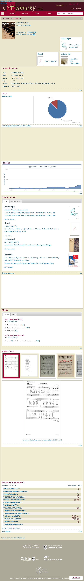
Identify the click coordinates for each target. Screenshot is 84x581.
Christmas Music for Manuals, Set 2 (15, 210)
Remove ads (59, 5)
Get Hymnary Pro (69, 578)
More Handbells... (9, 267)
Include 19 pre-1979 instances (11, 528)
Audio (14, 314)
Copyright (17, 578)
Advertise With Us (39, 578)
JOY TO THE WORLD (11, 242)
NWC (27, 328)
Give (61, 578)
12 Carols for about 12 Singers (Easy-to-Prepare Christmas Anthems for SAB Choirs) (31, 229)
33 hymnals (27, 25)
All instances (6, 531)
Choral (40, 54)
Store (37, 13)
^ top (80, 90)
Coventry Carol (7, 96)
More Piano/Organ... (9, 219)
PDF (28, 32)
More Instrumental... (9, 249)
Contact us (21, 538)
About (12, 578)
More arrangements (8, 273)
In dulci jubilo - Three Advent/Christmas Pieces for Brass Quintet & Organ (27, 245)
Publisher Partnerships (52, 578)
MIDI (24, 34)
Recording (30, 34)
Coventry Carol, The (51, 61)
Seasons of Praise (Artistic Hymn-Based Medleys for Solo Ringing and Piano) (29, 263)
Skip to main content (6, 1)
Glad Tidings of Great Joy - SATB (15, 231)
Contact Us (30, 578)
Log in (72, 9)
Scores (6, 314)
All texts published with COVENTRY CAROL (16, 126)
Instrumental (65, 54)
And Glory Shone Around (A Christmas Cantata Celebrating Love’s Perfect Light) (29, 212)
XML (16, 331)
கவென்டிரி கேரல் (13, 338)
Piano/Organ (66, 39)
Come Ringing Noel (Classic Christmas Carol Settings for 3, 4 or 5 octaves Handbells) (31, 258)
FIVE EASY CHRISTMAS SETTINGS (16, 260)
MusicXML (33, 32)
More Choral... (8, 235)
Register (78, 9)
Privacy (23, 578)
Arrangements (15, 201)
